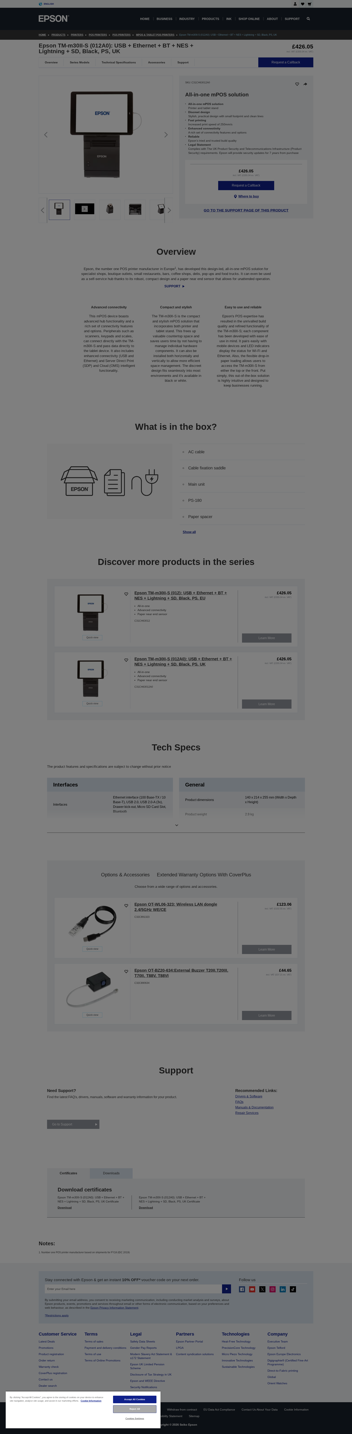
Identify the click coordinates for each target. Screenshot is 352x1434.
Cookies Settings (134, 1418)
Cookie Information (91, 1401)
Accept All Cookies (134, 1399)
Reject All (135, 1409)
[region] (83, 1409)
